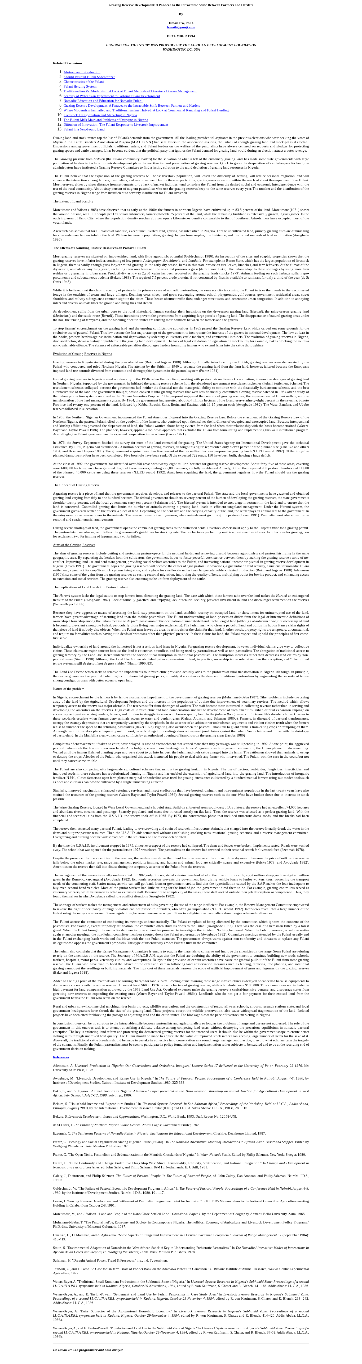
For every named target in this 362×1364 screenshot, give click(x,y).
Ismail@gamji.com (181, 27)
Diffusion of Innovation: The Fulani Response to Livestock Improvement (116, 125)
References (61, 1057)
